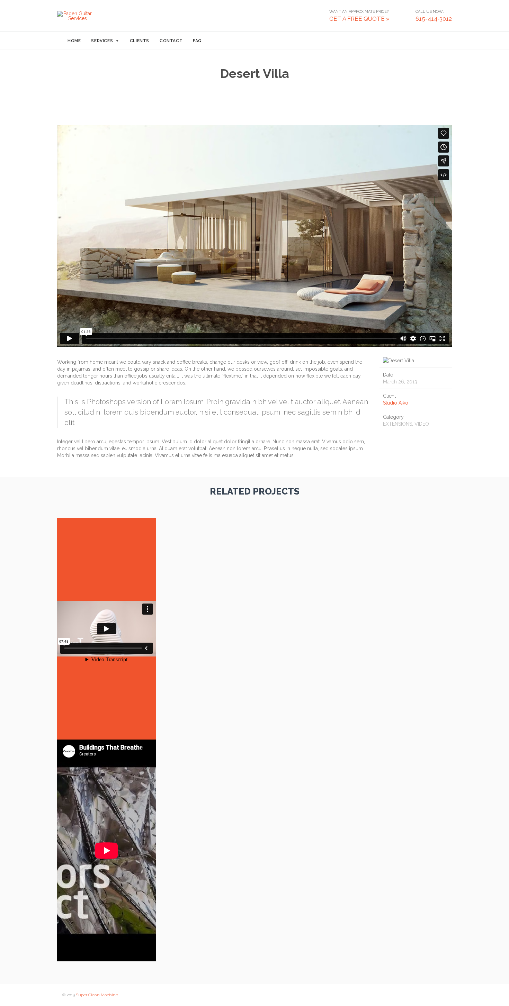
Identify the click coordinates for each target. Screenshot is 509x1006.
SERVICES (102, 40)
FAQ (197, 40)
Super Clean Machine (97, 995)
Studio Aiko (395, 403)
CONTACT (171, 40)
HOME (74, 40)
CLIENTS (139, 40)
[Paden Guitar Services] (74, 16)
